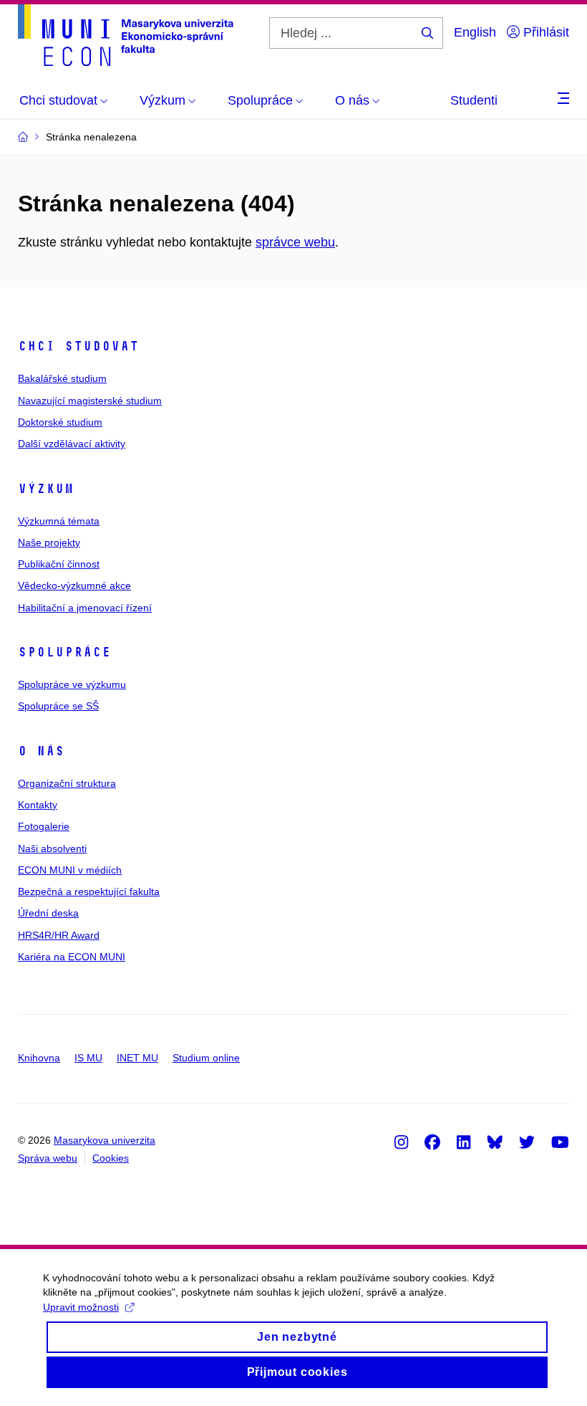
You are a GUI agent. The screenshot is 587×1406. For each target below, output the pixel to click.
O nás (41, 751)
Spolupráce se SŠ (58, 706)
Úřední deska (48, 913)
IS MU (88, 1057)
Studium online (206, 1057)
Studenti (474, 100)
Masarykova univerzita (104, 1140)
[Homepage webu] (125, 35)
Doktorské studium (60, 422)
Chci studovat (78, 346)
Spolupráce (64, 652)
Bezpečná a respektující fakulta (89, 891)
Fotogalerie (43, 826)
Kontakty (37, 804)
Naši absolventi (52, 848)
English (475, 32)
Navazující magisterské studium (90, 400)
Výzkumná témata (59, 521)
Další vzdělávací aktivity (71, 443)
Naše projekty (49, 542)
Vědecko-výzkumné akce (74, 585)
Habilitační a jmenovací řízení (85, 607)
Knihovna (39, 1057)
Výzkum (46, 489)
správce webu (295, 242)
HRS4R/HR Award (59, 935)
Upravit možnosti (81, 1307)
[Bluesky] (495, 1141)
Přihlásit (544, 32)
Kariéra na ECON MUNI (71, 956)
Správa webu (47, 1158)
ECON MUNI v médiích (70, 870)
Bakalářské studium (62, 378)
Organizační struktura (67, 783)
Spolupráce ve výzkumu (72, 684)
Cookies (110, 1158)
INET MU (137, 1057)
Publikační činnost (59, 564)
